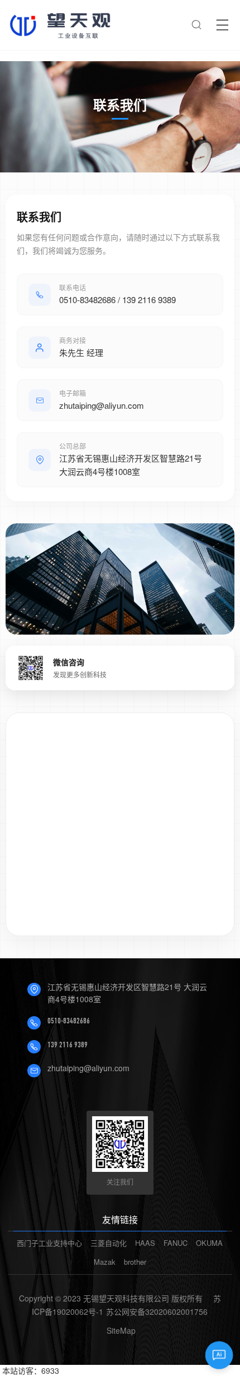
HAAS (145, 1243)
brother (135, 1261)
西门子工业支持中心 (49, 1243)
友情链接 (120, 1219)
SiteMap (121, 1330)
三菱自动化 (108, 1243)
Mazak (105, 1261)
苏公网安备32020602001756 (157, 1311)
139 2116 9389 (67, 1045)
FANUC (176, 1243)
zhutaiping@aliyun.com (88, 1067)
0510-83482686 (68, 1021)
